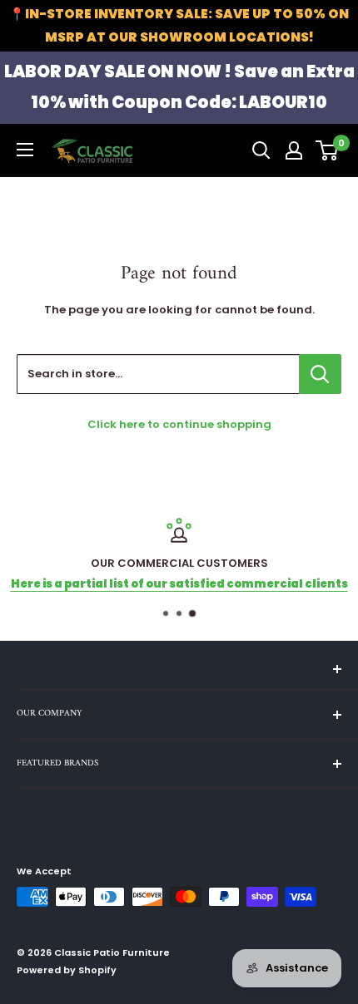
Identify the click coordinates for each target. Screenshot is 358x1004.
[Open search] (261, 150)
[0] (327, 150)
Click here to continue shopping (179, 424)
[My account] (294, 150)
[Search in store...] (320, 374)
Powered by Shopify (67, 970)
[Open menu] (25, 149)
